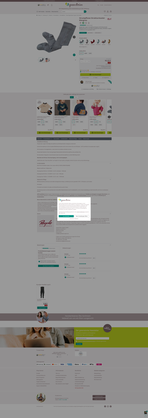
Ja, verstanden (66, 216)
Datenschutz (72, 218)
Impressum (76, 218)
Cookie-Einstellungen (81, 211)
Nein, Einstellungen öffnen (82, 216)
